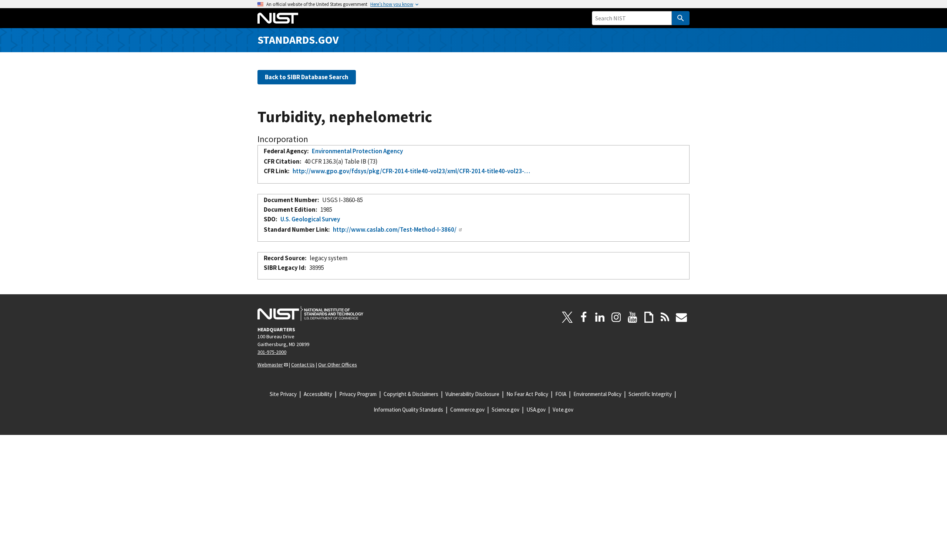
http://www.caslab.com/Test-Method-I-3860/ (394, 229)
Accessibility (318, 394)
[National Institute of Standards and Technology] (310, 313)
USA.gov (536, 409)
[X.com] (567, 317)
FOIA (560, 394)
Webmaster (270, 364)
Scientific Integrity (650, 394)
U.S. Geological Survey (310, 219)
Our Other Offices (337, 364)
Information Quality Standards (408, 409)
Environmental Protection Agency (357, 151)
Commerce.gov (467, 409)
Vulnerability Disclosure (472, 394)
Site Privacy (283, 394)
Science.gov (505, 409)
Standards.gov (298, 40)
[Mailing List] (681, 317)
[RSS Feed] (665, 317)
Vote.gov (563, 409)
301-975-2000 (271, 352)
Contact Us (303, 364)
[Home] (277, 18)
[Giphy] (649, 317)
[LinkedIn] (600, 317)
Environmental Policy (597, 394)
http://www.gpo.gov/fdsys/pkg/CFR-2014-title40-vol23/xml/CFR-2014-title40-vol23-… (411, 171)
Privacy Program (358, 394)
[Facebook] (584, 317)
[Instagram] (616, 317)
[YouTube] (632, 317)
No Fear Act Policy (527, 394)
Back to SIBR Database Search (306, 77)
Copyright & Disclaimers (411, 394)
